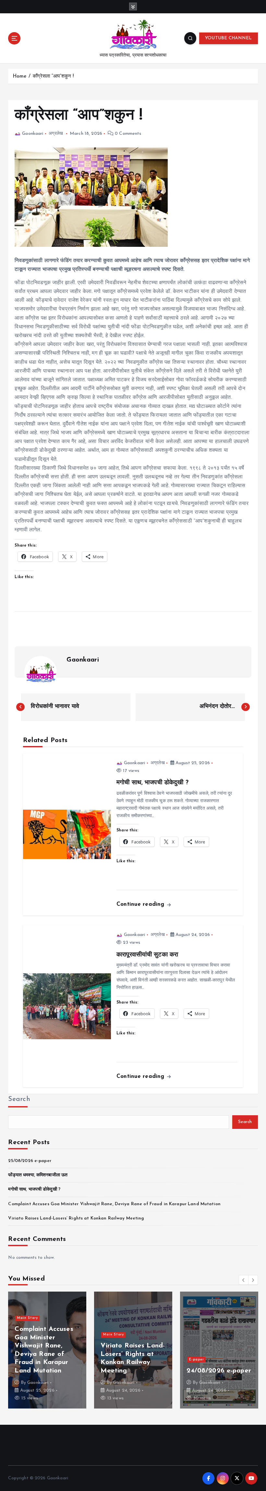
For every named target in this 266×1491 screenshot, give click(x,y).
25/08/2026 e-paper (29, 1161)
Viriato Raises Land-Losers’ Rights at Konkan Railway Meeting (76, 1218)
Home (20, 76)
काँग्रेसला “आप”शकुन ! (53, 76)
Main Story (27, 1318)
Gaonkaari (32, 133)
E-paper (196, 1359)
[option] (47, 1350)
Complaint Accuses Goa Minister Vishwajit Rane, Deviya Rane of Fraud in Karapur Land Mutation (114, 1204)
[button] (243, 1280)
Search (19, 1099)
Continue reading (141, 904)
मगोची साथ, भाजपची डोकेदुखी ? (34, 1189)
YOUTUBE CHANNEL (228, 38)
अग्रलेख (56, 133)
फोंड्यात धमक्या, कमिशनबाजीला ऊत (37, 1175)
